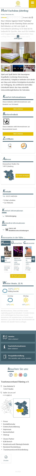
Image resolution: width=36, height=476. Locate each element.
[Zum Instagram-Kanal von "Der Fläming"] (15, 375)
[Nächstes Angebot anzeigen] (33, 259)
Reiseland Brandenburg (11, 447)
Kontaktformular (9, 424)
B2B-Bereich (7, 442)
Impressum (7, 429)
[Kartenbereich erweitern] (33, 245)
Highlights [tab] (5, 243)
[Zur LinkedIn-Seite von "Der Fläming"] (25, 375)
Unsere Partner (8, 439)
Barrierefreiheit (8, 432)
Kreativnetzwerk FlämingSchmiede (16, 444)
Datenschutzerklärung (11, 427)
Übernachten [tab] (16, 243)
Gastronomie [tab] (28, 243)
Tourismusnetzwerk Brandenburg (15, 450)
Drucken (6, 460)
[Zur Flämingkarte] (15, 408)
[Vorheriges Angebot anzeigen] (3, 259)
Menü (32, 6)
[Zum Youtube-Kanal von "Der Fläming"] (20, 375)
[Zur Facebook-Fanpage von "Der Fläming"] (10, 375)
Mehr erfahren (18, 109)
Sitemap (6, 435)
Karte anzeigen (23, 175)
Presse (5, 421)
